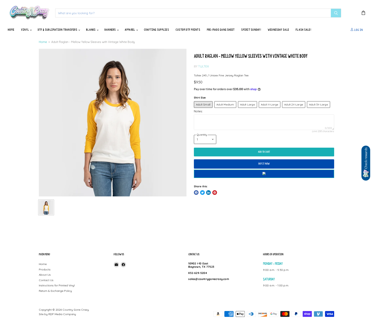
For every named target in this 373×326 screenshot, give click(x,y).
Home (11, 30)
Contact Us (46, 280)
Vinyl (25, 30)
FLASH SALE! (303, 30)
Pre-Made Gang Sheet (221, 30)
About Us (45, 274)
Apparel (130, 30)
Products (45, 269)
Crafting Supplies (156, 30)
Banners (111, 30)
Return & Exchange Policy (55, 291)
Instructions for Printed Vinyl (57, 285)
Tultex (203, 66)
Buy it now (264, 164)
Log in (358, 30)
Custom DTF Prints (188, 30)
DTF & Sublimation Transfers (58, 30)
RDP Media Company (62, 314)
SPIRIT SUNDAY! (251, 30)
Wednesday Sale (278, 30)
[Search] (336, 13)
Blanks (91, 30)
